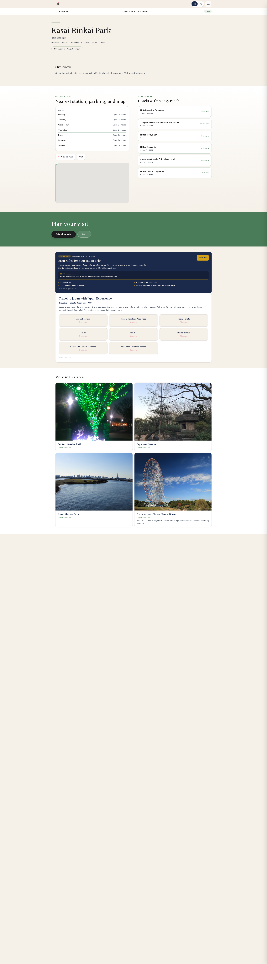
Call (81, 157)
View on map (65, 157)
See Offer (203, 258)
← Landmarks (61, 11)
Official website (63, 234)
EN (194, 4)
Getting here (129, 11)
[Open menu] (208, 4)
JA (201, 4)
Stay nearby (143, 11)
